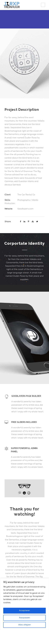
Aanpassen (24, 618)
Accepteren (24, 611)
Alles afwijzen (24, 625)
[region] (24, 604)
